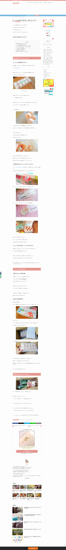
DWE (46, 50)
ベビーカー (48, 56)
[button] (15, 423)
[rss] (51, 0)
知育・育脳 (45, 71)
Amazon (44, 50)
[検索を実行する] (53, 38)
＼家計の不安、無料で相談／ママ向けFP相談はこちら (33, 548)
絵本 (43, 63)
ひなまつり (52, 51)
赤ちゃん (44, 64)
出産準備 (47, 58)
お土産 (50, 50)
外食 (51, 58)
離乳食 (46, 64)
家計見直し (51, 59)
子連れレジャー (47, 59)
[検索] (53, 0)
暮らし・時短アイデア (46, 74)
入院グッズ (44, 58)
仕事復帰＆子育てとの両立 (47, 75)
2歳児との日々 (50, 49)
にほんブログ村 (48, 31)
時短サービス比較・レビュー (17, 21)
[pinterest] (49, 0)
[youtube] (50, 0)
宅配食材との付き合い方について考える (21, 51)
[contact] (52, 0)
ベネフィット (44, 56)
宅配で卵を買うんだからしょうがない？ (21, 43)
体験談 (49, 57)
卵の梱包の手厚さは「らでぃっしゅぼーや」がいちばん (24, 45)
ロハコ (47, 57)
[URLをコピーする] (38, 423)
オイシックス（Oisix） (28, 21)
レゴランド (44, 57)
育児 (45, 63)
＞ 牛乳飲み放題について (16, 67)
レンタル (48, 43)
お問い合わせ (45, 77)
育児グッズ (48, 63)
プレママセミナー (48, 55)
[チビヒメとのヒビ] (15, 2)
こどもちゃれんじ (48, 51)
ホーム (44, 68)
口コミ (49, 58)
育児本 (50, 63)
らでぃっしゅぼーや (23, 21)
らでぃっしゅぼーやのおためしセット (18, 167)
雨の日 (49, 64)
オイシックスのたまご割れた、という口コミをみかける (24, 46)
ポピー (50, 56)
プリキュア (44, 55)
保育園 (51, 57)
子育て (44, 59)
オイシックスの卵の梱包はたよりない (21, 44)
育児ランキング (48, 36)
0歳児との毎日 (44, 49)
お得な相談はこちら (37, 15)
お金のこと (44, 51)
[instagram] (48, 0)
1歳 (47, 49)
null (44, 43)
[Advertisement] (33, 9)
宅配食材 (31, 21)
